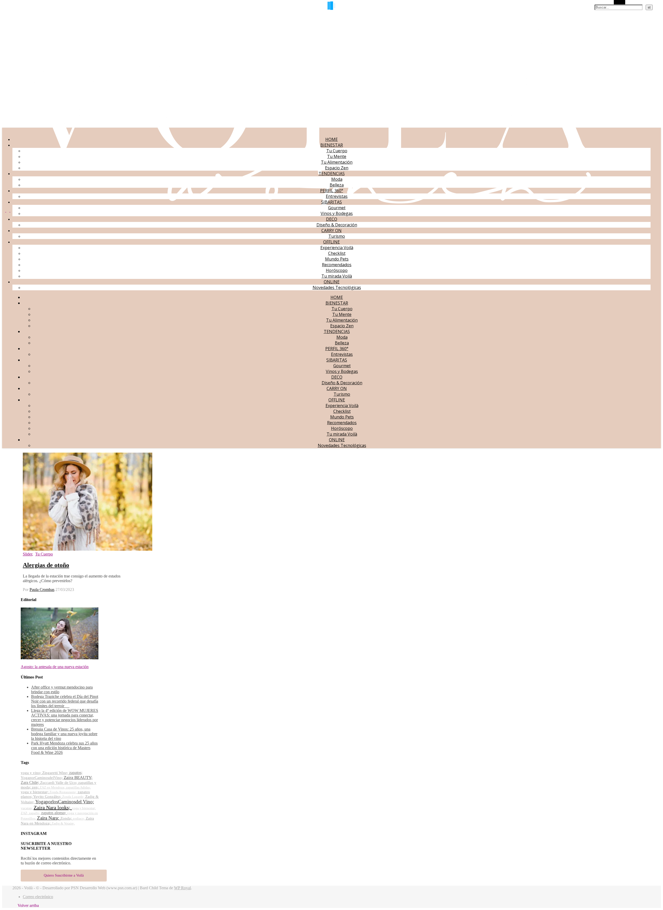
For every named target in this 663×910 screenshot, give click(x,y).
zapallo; (35, 813)
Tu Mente (336, 156)
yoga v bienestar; (35, 792)
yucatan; (27, 808)
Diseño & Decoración (336, 225)
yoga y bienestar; (84, 808)
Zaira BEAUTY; (78, 777)
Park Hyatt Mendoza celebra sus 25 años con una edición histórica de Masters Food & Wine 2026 (64, 748)
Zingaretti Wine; (55, 773)
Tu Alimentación (336, 162)
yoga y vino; (31, 773)
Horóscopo (337, 270)
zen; (36, 787)
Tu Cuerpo (336, 151)
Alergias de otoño (46, 565)
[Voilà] (302, 205)
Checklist (336, 253)
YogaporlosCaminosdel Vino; (64, 801)
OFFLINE (331, 242)
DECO (331, 219)
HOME (331, 139)
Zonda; (66, 818)
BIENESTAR (331, 145)
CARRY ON (331, 230)
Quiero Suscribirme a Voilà (64, 875)
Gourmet (336, 208)
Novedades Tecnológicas (337, 287)
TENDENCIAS (332, 173)
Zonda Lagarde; (73, 797)
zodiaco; (79, 818)
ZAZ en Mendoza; (53, 787)
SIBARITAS (331, 202)
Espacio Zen (336, 168)
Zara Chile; (30, 782)
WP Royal (182, 888)
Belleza (337, 185)
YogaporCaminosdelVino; (42, 778)
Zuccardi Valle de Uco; (59, 783)
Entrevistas (337, 196)
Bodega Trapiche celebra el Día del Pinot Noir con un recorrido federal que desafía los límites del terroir (64, 701)
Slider (27, 554)
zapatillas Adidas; (78, 787)
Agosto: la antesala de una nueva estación (55, 667)
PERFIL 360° (331, 190)
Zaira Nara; (48, 818)
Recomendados (336, 265)
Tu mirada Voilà (336, 276)
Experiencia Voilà (336, 247)
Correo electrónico (38, 896)
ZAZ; (25, 813)
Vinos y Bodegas (337, 213)
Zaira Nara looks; (53, 807)
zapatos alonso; (54, 813)
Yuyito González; (47, 797)
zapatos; (75, 772)
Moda (336, 179)
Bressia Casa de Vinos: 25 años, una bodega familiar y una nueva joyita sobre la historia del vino (64, 734)
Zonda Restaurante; (63, 792)
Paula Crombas (42, 589)
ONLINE (332, 282)
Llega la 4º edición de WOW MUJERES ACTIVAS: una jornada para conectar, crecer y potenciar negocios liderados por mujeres (64, 717)
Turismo (336, 236)
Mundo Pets (337, 259)
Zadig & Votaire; (63, 823)
